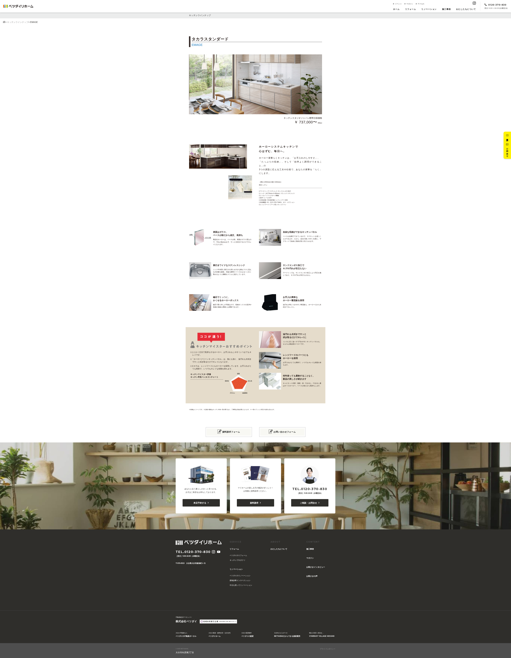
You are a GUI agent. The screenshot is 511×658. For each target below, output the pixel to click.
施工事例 (446, 9)
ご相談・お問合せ (308, 503)
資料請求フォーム (231, 432)
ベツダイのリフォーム (238, 555)
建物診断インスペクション (240, 580)
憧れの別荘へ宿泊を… (321, 634)
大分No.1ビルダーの (287, 634)
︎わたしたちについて (466, 9)
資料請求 (254, 503)
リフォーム (410, 9)
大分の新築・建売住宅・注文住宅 (219, 634)
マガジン (409, 4)
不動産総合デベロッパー (186, 619)
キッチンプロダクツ (237, 560)
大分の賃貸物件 (247, 634)
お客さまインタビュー (315, 567)
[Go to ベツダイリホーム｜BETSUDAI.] (4, 22)
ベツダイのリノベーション (240, 575)
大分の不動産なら (186, 634)
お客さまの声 (312, 576)
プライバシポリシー (327, 649)
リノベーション (429, 9)
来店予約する (199, 503)
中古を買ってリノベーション (241, 585)
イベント (398, 4)
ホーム (396, 9)
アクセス (421, 4)
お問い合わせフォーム (284, 432)
